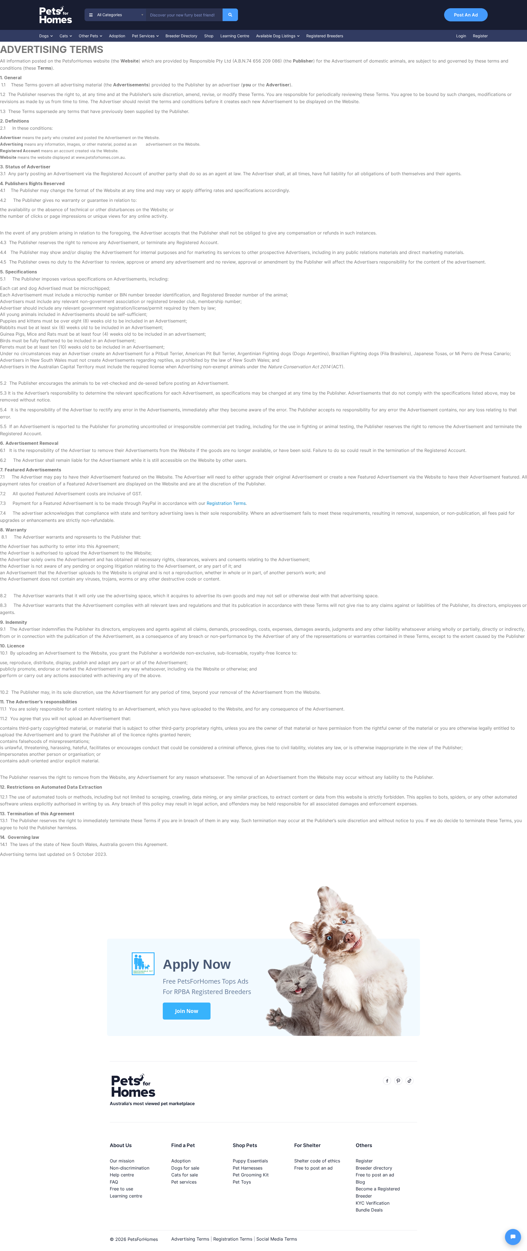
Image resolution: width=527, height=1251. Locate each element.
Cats (64, 35)
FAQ (114, 1182)
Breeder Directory (181, 35)
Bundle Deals (369, 1210)
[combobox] (184, 15)
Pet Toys (242, 1182)
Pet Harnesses (247, 1168)
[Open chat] (513, 1237)
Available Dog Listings (276, 35)
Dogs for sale (185, 1168)
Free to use (121, 1188)
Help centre (122, 1175)
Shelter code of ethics (317, 1161)
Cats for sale (184, 1175)
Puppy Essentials (250, 1161)
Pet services (184, 1182)
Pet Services (144, 35)
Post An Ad (466, 15)
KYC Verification (372, 1203)
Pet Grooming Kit (251, 1175)
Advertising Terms (190, 1239)
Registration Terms (232, 1239)
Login (461, 35)
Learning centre (126, 1196)
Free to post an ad (313, 1168)
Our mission (122, 1161)
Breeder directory (374, 1168)
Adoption (117, 35)
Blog (360, 1182)
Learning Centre (234, 35)
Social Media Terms (276, 1239)
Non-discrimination (129, 1168)
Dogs (44, 35)
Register (480, 35)
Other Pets (89, 35)
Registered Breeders (324, 35)
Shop (209, 35)
